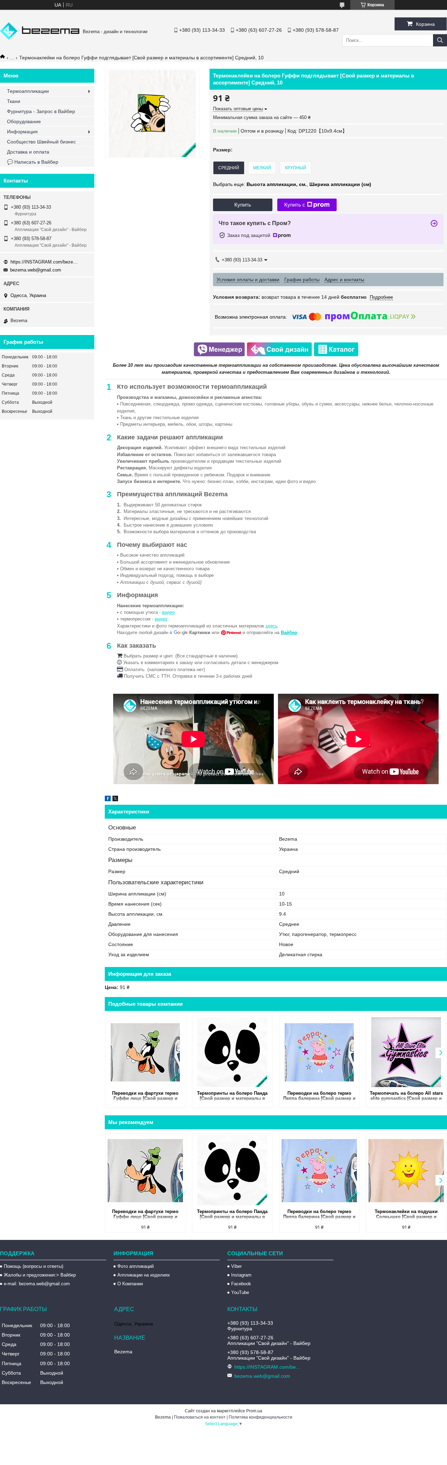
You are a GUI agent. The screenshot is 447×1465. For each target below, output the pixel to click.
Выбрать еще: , (292, 184)
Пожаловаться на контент (200, 1417)
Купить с (294, 205)
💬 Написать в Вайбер (32, 162)
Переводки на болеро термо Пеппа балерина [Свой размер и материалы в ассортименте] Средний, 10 (319, 1096)
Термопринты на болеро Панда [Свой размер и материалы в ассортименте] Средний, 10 (232, 1096)
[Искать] (440, 40)
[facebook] (108, 799)
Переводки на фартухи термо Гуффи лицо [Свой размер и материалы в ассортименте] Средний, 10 (145, 1096)
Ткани (13, 101)
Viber (236, 1266)
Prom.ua (254, 1410)
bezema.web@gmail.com (35, 270)
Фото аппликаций (135, 1266)
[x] (115, 799)
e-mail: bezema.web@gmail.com (37, 1283)
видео (168, 612)
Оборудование (24, 121)
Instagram (241, 1275)
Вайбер (289, 632)
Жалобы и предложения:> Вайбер (40, 1275)
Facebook (241, 1283)
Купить (242, 205)
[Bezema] (39, 38)
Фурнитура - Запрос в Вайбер (41, 111)
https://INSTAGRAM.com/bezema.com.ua (45, 262)
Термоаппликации (28, 91)
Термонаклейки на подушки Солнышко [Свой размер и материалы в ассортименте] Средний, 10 (406, 1214)
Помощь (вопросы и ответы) (33, 1266)
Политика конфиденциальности (260, 1417)
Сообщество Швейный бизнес (41, 141)
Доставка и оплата (28, 152)
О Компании (130, 1283)
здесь (271, 626)
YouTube (240, 1292)
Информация (22, 131)
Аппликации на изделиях (143, 1275)
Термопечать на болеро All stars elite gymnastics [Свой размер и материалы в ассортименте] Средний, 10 (406, 1096)
